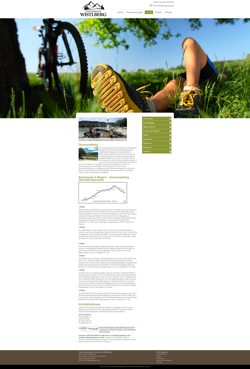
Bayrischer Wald (98, 337)
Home (120, 12)
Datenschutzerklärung (163, 360)
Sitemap (159, 362)
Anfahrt (158, 12)
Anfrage (168, 12)
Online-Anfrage (161, 354)
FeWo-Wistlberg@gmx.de (163, 6)
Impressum (160, 358)
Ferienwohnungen (134, 12)
